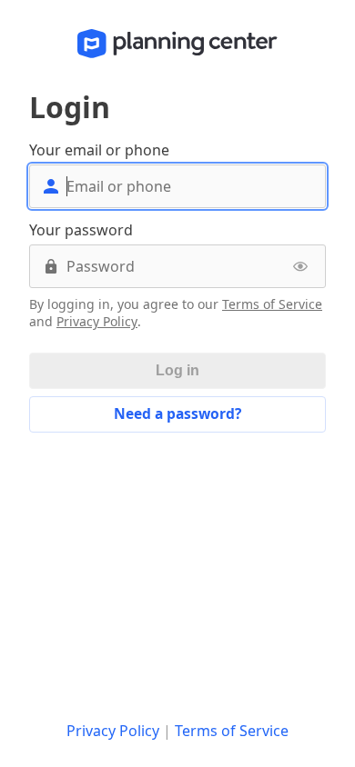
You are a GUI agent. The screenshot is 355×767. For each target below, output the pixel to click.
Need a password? (177, 413)
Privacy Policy (96, 321)
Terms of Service (272, 304)
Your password (81, 230)
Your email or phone (99, 150)
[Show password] (300, 266)
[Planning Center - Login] (177, 43)
